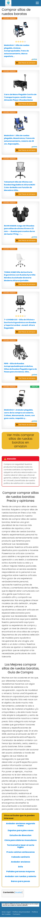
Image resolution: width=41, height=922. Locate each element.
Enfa (20, 867)
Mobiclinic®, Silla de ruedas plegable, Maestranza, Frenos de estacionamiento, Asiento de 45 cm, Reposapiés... (19, 139)
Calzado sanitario (20, 857)
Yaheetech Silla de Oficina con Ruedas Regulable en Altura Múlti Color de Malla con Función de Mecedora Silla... (19, 186)
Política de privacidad (21, 912)
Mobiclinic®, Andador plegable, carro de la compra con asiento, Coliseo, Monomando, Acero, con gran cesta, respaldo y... (19, 414)
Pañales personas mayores (20, 871)
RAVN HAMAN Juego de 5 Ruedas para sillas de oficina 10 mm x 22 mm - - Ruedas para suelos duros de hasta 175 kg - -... (19, 230)
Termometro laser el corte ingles (20, 846)
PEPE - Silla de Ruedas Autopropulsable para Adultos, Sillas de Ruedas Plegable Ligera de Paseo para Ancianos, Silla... (20, 367)
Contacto (16, 914)
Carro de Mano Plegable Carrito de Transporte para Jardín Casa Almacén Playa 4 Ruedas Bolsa (20, 97)
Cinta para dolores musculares (20, 840)
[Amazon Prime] (34, 59)
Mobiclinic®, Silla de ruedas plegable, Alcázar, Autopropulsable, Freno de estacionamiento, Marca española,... (16, 51)
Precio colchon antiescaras (20, 852)
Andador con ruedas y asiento (20, 876)
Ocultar (18, 892)
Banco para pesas (20, 881)
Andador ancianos (20, 862)
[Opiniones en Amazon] (20, 42)
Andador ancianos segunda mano (20, 824)
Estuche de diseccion (20, 835)
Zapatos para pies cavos (20, 830)
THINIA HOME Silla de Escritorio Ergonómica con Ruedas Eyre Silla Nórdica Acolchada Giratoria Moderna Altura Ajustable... (19, 276)
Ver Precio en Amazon (27, 63)
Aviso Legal (6, 912)
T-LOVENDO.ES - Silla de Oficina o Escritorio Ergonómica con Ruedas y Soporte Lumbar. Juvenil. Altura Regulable (20, 323)
